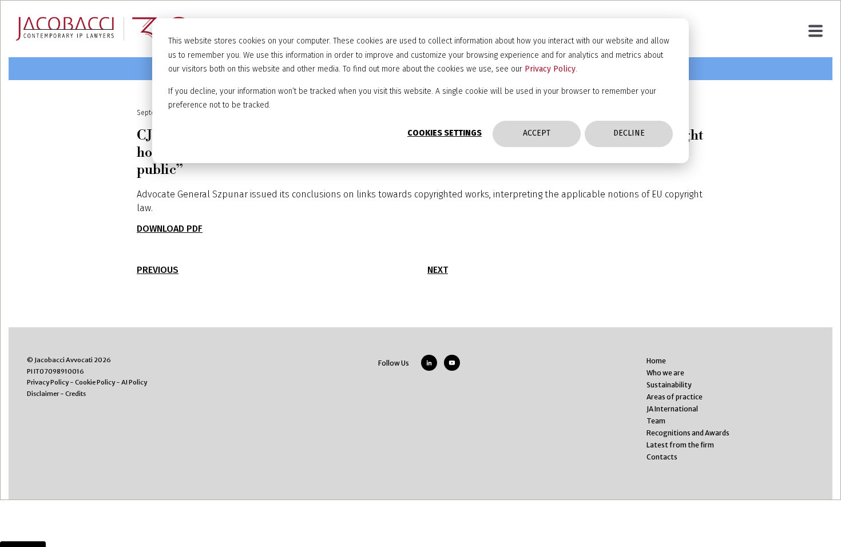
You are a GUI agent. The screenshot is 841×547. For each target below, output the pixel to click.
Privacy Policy (550, 69)
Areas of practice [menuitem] (674, 397)
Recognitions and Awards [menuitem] (687, 433)
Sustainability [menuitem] (669, 384)
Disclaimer (43, 394)
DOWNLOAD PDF (170, 228)
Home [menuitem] (656, 360)
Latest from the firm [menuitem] (680, 445)
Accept (536, 133)
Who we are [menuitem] (665, 372)
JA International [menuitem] (672, 409)
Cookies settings (444, 133)
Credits (75, 394)
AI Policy (134, 382)
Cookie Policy (95, 382)
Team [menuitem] (655, 421)
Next (437, 269)
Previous (157, 269)
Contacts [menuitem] (661, 457)
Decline (629, 133)
